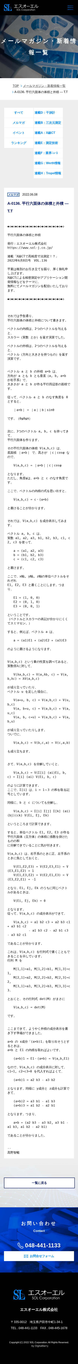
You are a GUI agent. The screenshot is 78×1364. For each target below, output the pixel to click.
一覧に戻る (39, 1182)
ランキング (18, 142)
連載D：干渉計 (45, 112)
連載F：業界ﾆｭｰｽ (46, 153)
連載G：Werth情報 (48, 163)
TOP (16, 85)
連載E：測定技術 (46, 142)
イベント (19, 132)
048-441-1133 (43, 1245)
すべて (18, 112)
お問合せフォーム (42, 1256)
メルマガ (19, 122)
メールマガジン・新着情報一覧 (44, 85)
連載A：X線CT (45, 132)
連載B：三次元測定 (48, 122)
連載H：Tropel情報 (48, 173)
